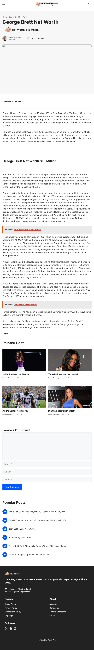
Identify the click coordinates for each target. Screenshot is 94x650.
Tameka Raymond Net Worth (63, 374)
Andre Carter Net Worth (15, 411)
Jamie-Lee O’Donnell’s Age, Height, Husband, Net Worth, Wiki (37, 512)
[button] (89, 4)
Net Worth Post (50, 640)
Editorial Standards (57, 612)
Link (34, 38)
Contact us (54, 608)
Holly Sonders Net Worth (15, 374)
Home (4, 17)
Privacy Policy (11, 608)
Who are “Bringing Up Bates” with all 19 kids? (29, 554)
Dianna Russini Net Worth (61, 411)
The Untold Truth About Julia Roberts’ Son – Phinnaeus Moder (37, 546)
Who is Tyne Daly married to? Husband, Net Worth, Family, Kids (38, 520)
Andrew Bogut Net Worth (20, 537)
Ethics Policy (10, 604)
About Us (53, 604)
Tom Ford (5, 378)
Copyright (9, 615)
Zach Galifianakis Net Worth (22, 529)
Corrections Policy (13, 612)
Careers (52, 615)
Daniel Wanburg (15, 37)
